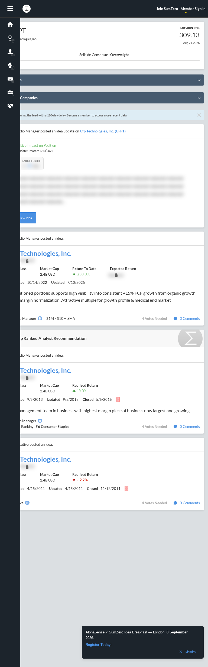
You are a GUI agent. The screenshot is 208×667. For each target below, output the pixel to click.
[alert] (143, 642)
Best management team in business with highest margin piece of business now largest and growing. (99, 410)
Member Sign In (193, 8)
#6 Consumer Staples (52, 426)
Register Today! (99, 645)
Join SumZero (167, 8)
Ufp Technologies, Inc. (39, 253)
